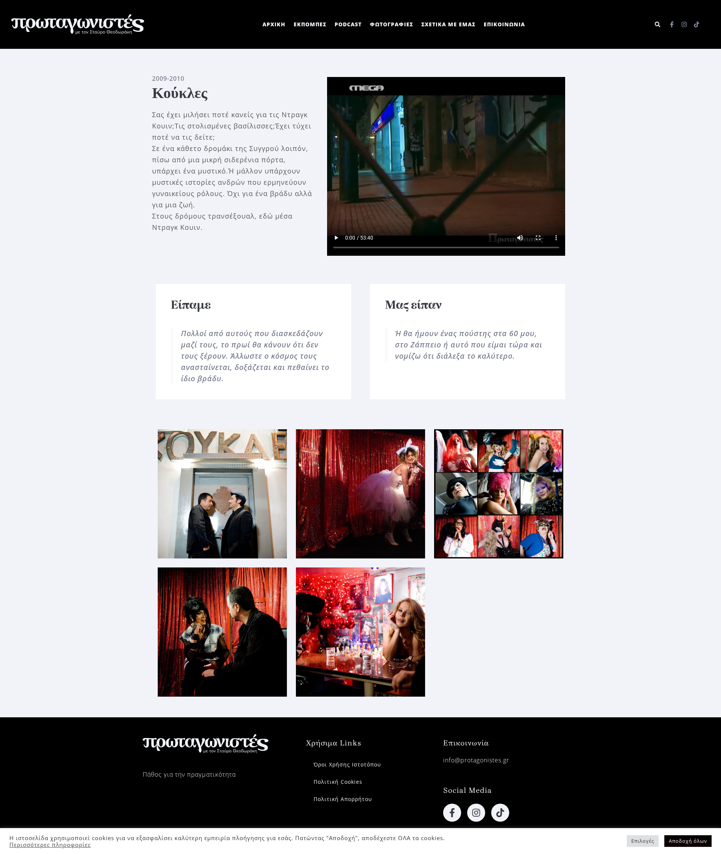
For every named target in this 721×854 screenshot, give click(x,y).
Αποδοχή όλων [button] (688, 840)
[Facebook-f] (672, 24)
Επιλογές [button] (642, 840)
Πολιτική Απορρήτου (343, 799)
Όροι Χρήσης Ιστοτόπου (347, 764)
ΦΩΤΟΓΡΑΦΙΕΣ (391, 24)
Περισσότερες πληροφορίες (50, 844)
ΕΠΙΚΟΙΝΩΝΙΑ (504, 24)
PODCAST (348, 24)
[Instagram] (684, 24)
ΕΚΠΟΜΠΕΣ (310, 24)
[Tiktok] (697, 24)
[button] (658, 24)
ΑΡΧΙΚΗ (273, 24)
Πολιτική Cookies (338, 781)
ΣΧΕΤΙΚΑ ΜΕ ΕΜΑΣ (448, 24)
